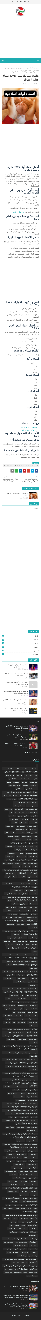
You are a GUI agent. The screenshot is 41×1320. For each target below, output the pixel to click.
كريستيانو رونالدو (20, 1100)
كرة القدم (23, 1093)
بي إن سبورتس (23, 907)
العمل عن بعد (16, 866)
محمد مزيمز (20, 1140)
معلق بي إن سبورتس (18, 1168)
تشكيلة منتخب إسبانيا (20, 921)
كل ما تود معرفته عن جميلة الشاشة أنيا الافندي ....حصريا (15, 701)
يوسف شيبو (24, 1269)
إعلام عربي (12, 816)
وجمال (20, 654)
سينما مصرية (33, 1005)
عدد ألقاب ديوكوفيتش (19, 1036)
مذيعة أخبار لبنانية (32, 1151)
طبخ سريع (7, 1022)
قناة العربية (16, 1083)
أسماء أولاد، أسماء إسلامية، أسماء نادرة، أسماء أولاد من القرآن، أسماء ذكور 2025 (22, 792)
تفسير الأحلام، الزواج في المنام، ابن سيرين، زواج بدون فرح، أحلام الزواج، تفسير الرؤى (21, 931)
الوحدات (8, 877)
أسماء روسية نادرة (32, 806)
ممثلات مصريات (24, 1174)
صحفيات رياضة (8, 1015)
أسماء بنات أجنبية (23, 799)
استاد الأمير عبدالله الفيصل (30, 785)
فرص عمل (34, 1063)
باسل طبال (11, 900)
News (35, 83)
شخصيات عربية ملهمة (9, 1005)
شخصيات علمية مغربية (31, 1009)
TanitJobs (34, 1276)
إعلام (11, 812)
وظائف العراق (33, 1242)
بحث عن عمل (33, 904)
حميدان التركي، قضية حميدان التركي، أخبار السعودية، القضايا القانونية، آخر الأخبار (20, 972)
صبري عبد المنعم (32, 1012)
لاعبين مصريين (24, 1117)
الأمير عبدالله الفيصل (13, 836)
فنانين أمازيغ (34, 1069)
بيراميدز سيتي (26, 910)
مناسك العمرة (17, 1178)
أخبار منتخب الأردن (23, 778)
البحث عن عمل (33, 843)
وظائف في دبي (33, 1255)
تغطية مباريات (33, 927)
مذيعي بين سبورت (20, 1151)
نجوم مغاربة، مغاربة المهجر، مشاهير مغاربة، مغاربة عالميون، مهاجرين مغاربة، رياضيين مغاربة (20, 1215)
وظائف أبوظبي (24, 1232)
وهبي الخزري (33, 1262)
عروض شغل (6, 1036)
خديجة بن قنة (20, 975)
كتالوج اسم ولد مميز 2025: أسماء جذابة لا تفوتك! (16, 494)
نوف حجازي (7, 1218)
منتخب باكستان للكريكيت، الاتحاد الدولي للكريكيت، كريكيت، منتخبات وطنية (20, 1188)
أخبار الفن (19, 775)
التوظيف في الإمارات (21, 850)
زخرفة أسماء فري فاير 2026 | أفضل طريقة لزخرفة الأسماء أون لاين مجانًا (16, 709)
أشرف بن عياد (19, 809)
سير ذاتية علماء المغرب (22, 998)
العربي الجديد (26, 866)
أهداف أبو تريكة (23, 894)
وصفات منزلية (23, 1228)
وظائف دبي (34, 1252)
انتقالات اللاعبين (18, 887)
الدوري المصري (10, 860)
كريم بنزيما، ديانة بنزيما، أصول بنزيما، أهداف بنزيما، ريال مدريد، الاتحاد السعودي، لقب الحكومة (22, 1110)
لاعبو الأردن (34, 1117)
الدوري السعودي (32, 860)
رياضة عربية (28, 992)
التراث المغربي (21, 846)
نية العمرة (13, 1222)
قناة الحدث (25, 1083)
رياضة (20, 643)
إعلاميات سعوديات (32, 826)
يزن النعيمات (15, 1262)
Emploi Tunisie (33, 1272)
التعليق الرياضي (10, 846)
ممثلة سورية (13, 1174)
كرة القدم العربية (32, 1100)
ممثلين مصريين (33, 1178)
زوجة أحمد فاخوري (9, 992)
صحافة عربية (21, 1012)
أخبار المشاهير (10, 775)
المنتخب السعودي (10, 873)
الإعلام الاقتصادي (26, 836)
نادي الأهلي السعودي (31, 1205)
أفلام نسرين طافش (32, 833)
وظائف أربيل (13, 1232)
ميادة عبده (22, 1201)
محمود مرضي (33, 1147)
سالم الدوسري (14, 995)
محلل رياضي (20, 1127)
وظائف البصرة (33, 1235)
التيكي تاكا (20, 853)
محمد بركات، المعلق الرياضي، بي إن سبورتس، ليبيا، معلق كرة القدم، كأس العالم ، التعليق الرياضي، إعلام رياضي (20, 1134)
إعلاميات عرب (21, 826)
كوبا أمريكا (34, 1113)
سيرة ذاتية (34, 1002)
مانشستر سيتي (33, 1124)
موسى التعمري (24, 1195)
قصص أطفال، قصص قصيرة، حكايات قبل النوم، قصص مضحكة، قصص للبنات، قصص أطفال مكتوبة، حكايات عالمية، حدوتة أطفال (20, 1080)
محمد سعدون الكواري (31, 1137)
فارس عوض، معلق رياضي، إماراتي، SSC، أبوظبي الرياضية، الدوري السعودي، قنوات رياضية (21, 1060)
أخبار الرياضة (28, 775)
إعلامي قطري (33, 822)
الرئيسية (26, 1315)
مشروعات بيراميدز (32, 1164)
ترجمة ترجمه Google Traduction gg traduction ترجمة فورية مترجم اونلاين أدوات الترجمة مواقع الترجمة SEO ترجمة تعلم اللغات (21, 918)
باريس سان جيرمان (22, 900)
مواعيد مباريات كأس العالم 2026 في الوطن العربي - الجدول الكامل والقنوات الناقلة (15, 1296)
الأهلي (35, 839)
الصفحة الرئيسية (34, 67)
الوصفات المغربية (32, 880)
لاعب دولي (18, 1113)
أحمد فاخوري (15, 772)
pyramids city (8, 1272)
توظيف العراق (22, 937)
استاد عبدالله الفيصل (14, 785)
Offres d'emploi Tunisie (20, 1272)
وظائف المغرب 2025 (21, 1242)
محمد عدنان (19, 1137)
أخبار (20, 636)
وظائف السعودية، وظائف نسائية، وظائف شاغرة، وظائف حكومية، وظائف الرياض (22, 1239)
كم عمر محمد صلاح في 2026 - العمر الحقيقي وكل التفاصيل (17, 736)
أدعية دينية (24, 782)
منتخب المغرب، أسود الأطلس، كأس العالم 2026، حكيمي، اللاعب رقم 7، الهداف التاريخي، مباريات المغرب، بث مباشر (21, 1185)
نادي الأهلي (14, 1201)
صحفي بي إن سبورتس (31, 1015)
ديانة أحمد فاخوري (32, 981)
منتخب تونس (33, 1191)
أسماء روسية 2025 (20, 802)
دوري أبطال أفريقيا (23, 978)
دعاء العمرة (34, 978)
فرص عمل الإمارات (11, 1063)
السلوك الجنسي (32, 863)
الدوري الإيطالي (10, 856)
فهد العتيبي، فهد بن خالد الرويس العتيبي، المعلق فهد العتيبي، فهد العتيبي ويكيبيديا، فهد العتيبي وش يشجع (20, 1073)
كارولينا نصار (33, 1090)
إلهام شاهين (22, 877)
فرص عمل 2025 (24, 1063)
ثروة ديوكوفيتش (22, 941)
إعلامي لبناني (23, 822)
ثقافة (20, 640)
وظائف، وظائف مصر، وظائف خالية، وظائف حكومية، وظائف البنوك (21, 1259)
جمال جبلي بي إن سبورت (14, 948)
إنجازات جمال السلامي (31, 890)
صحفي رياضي (18, 1015)
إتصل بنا (13, 1315)
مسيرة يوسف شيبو (15, 1157)
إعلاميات (15, 822)
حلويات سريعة (21, 965)
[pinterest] (17, 2)
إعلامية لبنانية (33, 829)
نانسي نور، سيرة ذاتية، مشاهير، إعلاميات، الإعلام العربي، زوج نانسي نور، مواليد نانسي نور (20, 1209)
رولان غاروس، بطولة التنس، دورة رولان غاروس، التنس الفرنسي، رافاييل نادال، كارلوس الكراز (22, 989)
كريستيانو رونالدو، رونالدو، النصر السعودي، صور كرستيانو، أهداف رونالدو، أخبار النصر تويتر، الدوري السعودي (21, 1104)
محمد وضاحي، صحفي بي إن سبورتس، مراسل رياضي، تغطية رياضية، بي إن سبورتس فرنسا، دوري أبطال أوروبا (20, 1144)
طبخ (14, 1022)
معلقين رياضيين (23, 1171)
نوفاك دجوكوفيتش (32, 1222)
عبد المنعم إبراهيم (32, 1036)
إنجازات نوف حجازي (16, 890)
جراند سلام (34, 944)
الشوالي (17, 863)
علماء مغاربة (33, 1042)
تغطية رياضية (10, 924)
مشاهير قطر (10, 1161)
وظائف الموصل (8, 1242)
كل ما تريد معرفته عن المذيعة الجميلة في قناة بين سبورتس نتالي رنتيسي (15, 692)
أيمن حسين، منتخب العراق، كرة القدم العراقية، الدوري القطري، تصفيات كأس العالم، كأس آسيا (22, 897)
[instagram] (21, 2)
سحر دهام (34, 998)
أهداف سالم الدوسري (10, 894)
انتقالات (27, 887)
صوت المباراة (21, 1022)
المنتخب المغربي (32, 877)
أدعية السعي (12, 778)
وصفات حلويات (14, 1225)
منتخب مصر (24, 1191)
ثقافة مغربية (7, 941)
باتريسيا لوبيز (33, 900)
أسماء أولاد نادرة (18, 212)
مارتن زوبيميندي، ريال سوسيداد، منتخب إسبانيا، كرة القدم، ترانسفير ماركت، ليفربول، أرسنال (21, 1121)
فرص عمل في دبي (20, 1066)
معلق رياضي (33, 1171)
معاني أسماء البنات (19, 1164)
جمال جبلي (9, 944)
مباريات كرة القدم (21, 1124)
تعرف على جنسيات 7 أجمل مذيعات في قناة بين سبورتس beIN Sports (15, 674)
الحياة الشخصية (33, 856)
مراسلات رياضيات (21, 1154)
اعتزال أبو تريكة (19, 812)
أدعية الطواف (33, 782)
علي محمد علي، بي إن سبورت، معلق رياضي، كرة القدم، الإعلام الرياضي (22, 1053)
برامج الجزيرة (23, 904)
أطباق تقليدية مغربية (31, 812)
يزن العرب (24, 1262)
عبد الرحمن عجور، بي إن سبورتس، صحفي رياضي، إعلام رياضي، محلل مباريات (22, 1029)
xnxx (28, 1276)
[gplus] (13, 2)
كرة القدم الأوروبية (32, 1096)
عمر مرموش (33, 1056)
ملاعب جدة (34, 1174)
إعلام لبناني (34, 819)
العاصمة (35, 866)
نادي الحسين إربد (18, 1205)
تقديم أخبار (25, 934)
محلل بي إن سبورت (31, 1127)
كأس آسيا (24, 1090)
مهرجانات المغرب (13, 1191)
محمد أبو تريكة (10, 1127)
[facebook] (29, 2)
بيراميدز (35, 910)
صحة (20, 647)
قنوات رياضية (33, 1086)
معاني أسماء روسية (32, 1168)
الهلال (14, 877)
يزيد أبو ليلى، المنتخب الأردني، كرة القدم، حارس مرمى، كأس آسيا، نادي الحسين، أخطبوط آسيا (20, 1266)
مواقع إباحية (34, 1195)
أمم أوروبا (34, 887)
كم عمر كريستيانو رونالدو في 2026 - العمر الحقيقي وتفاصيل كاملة (16, 744)
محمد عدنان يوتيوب (32, 1140)
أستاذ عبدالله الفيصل (31, 789)
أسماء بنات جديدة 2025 (29, 427)
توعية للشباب (33, 941)
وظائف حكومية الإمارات (20, 1249)
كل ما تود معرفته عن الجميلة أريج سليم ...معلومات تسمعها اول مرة (17, 666)
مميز (20, 651)
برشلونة (15, 904)
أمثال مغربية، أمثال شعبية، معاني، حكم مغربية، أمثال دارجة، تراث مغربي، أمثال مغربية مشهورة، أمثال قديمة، (21, 884)
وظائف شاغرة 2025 (12, 1252)
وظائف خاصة (7, 1249)
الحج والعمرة (11, 853)
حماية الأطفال (33, 968)
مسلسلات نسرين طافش (30, 1157)
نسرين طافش (33, 1218)
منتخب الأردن (23, 1181)
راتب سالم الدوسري (19, 981)
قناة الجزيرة (34, 1083)
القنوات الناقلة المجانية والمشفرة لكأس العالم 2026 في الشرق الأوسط (16, 1305)
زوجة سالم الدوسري (31, 995)
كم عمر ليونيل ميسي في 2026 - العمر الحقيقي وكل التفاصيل (17, 727)
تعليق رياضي (20, 924)
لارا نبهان (26, 1113)
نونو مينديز (21, 1222)
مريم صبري (11, 1154)
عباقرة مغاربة (33, 1025)
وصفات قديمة (33, 1228)
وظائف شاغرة (24, 1252)
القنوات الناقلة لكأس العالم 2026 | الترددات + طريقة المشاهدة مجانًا (16, 683)
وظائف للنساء (22, 1255)
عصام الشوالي (33, 1039)
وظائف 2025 (33, 1232)
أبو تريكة (35, 772)
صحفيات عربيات (32, 1019)
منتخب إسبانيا (33, 1181)
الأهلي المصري (27, 839)
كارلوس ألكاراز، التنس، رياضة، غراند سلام (15, 1086)
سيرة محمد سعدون (23, 1002)
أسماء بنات (34, 799)
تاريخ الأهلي (17, 910)
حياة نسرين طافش (32, 975)
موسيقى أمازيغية (32, 1201)
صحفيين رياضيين (32, 1022)
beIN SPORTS (9, 1269)
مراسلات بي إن (33, 1154)
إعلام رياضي (34, 816)
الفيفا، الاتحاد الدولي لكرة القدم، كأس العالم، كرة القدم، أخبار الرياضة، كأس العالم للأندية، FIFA (20, 870)
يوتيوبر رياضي (33, 1269)
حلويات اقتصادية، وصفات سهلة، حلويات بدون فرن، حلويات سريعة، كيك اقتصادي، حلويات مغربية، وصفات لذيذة (21, 962)
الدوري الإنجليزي (21, 856)
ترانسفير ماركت (12, 914)
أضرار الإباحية (8, 809)
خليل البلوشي (10, 975)
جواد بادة (35, 951)
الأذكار (6, 833)
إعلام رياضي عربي (23, 816)
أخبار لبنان (34, 778)
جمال (27, 944)
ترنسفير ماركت (33, 921)
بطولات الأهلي (33, 907)
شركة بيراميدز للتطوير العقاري (13, 1009)
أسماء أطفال (19, 789)
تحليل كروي (34, 914)
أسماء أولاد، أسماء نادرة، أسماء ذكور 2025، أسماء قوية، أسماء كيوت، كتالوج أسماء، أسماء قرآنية (22, 69)
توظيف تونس (12, 937)
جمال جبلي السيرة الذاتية (30, 948)
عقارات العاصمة (22, 1039)
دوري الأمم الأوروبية (9, 978)
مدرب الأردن (23, 1147)
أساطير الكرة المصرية (13, 782)
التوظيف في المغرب (31, 853)
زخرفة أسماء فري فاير (29, 430)
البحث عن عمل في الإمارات (18, 843)
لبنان (16, 1117)
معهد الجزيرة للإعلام (10, 1171)
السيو (24, 863)
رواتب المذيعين (33, 985)
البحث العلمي (16, 839)
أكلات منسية (20, 833)
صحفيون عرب (10, 1019)
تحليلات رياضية (24, 914)
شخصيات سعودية (22, 1005)
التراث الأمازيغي (32, 846)
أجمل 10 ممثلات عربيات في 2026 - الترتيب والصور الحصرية (15, 1287)
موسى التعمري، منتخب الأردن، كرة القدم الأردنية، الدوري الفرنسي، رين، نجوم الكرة (21, 1198)
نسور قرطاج (23, 1218)
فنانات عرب (9, 1066)
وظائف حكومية (33, 1249)
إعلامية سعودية (10, 826)
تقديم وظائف (15, 934)
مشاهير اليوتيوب (21, 1161)
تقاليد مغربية (33, 934)
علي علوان (34, 1049)
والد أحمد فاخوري (32, 1225)
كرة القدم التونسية (19, 1096)
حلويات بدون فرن (32, 965)
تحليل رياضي (7, 910)
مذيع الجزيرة (14, 1147)
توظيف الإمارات (33, 937)
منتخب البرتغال (12, 1181)
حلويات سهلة (11, 965)
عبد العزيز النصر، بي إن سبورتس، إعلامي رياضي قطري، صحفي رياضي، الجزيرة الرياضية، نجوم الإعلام (22, 1033)
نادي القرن (8, 1205)
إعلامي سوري (14, 819)
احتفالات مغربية (26, 772)
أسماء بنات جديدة (11, 799)
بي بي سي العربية (11, 907)
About (19, 1315)
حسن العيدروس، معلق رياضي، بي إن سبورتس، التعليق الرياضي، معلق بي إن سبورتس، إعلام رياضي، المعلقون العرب (20, 955)
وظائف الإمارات (12, 1228)
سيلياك (14, 1002)
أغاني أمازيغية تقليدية (21, 829)
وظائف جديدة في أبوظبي (20, 1245)
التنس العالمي (33, 850)
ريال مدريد (19, 992)
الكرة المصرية (33, 873)
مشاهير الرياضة (33, 1161)
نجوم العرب (34, 1212)
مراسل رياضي (8, 1151)
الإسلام (35, 836)
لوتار (11, 1117)
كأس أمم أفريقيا (32, 1093)
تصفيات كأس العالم (31, 924)
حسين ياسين (33, 958)
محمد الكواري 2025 (32, 1130)
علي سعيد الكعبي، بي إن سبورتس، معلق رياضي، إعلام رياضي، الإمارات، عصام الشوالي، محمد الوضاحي (20, 1046)
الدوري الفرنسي (21, 860)
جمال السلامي (19, 944)
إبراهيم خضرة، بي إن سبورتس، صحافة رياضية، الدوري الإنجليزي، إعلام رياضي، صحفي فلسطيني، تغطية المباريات (21, 769)
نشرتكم (15, 1218)
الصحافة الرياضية (8, 863)
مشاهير (6, 1157)
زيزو (22, 995)
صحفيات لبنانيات (20, 1019)
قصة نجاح (34, 1076)
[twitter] (25, 2)
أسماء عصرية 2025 (19, 806)
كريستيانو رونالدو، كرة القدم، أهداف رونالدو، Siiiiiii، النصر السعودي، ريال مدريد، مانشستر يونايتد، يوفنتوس (21, 1107)
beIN (16, 1269)
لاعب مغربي (9, 1113)
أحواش (7, 772)
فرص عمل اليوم (32, 1066)
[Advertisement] (20, 35)
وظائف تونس (33, 1245)
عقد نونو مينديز (11, 1039)
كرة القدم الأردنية (13, 1093)
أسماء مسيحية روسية (31, 809)
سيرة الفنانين (9, 998)
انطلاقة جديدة (33, 894)
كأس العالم (16, 1090)
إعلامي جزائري (24, 819)
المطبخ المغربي (22, 873)
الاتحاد (12, 833)
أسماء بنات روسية (32, 802)
